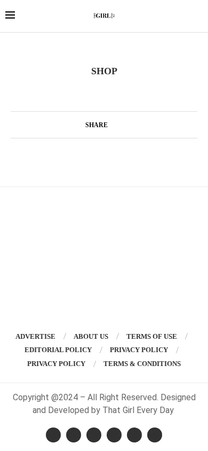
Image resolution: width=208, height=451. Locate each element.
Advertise (35, 336)
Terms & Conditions (142, 364)
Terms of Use (151, 336)
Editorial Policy (58, 350)
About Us (91, 336)
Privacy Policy (139, 350)
